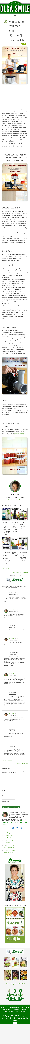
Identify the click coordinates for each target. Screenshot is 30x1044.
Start (2, 1007)
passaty (16, 433)
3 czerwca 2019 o (13, 715)
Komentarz (5, 774)
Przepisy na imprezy (9, 850)
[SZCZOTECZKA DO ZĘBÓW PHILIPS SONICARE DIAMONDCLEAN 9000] (6, 520)
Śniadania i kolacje (9, 845)
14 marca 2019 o (13, 627)
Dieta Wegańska (8, 838)
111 (24, 44)
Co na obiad (7, 842)
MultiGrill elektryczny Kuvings (15, 553)
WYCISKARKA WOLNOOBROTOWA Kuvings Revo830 (14, 527)
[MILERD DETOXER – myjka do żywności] (23, 520)
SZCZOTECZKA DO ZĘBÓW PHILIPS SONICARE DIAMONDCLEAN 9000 (6, 529)
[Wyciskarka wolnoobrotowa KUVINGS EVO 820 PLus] (23, 549)
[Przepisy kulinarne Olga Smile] (15, 8)
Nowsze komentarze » (22, 763)
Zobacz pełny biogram (14, 499)
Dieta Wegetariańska (9, 840)
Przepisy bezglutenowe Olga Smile (15, 984)
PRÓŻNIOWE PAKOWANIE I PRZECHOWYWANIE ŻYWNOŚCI (6, 558)
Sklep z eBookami (21, 1012)
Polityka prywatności (13, 1007)
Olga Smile (10, 44)
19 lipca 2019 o (12, 730)
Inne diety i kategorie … (10, 847)
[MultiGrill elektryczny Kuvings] (15, 549)
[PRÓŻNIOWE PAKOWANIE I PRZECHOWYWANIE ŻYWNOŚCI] (6, 549)
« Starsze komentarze (7, 760)
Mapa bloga (6, 1010)
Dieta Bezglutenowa (9, 833)
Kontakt (24, 1010)
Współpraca (16, 1010)
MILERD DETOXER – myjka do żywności (23, 525)
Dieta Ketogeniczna (9, 835)
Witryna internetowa (7, 801)
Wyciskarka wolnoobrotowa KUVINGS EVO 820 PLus (23, 556)
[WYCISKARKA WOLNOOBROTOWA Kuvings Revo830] (15, 520)
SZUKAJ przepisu (8, 1012)
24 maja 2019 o (12, 694)
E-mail (3, 795)
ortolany (22, 433)
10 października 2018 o (14, 594)
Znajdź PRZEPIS (8, 852)
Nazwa (3, 790)
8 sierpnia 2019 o (13, 746)
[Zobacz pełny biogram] (21, 500)
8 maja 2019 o (12, 654)
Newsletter (25, 1007)
